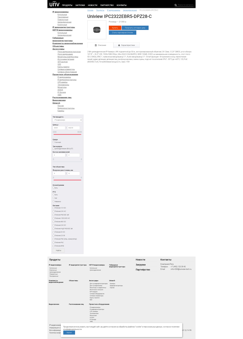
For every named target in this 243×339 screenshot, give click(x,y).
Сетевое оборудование (67, 72)
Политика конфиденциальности (60, 333)
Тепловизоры (63, 85)
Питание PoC (59, 242)
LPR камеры (62, 82)
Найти (58, 250)
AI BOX (60, 90)
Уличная (58, 142)
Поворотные (63, 20)
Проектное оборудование (65, 74)
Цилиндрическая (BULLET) (64, 149)
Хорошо (69, 332)
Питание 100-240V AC (62, 218)
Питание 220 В (60, 235)
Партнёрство (143, 269)
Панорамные (63, 17)
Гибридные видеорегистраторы (117, 266)
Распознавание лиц (62, 97)
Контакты (122, 5)
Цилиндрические (64, 22)
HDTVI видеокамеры (63, 30)
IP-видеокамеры (64, 77)
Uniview (90, 10)
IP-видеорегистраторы (67, 80)
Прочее (61, 106)
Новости (92, 5)
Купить (115, 28)
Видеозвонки (59, 100)
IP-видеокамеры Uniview (59, 325)
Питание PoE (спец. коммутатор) (66, 239)
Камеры (61, 111)
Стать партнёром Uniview (122, 33)
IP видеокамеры (61, 12)
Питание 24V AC (60, 211)
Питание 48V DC (60, 222)
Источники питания (66, 59)
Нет (56, 198)
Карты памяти (63, 67)
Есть (56, 188)
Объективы (58, 46)
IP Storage (62, 92)
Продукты (67, 5)
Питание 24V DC (60, 225)
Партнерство (107, 5)
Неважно (58, 201)
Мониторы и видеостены (68, 57)
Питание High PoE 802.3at (64, 228)
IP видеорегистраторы (64, 27)
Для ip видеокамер (65, 54)
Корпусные (62, 25)
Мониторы (62, 87)
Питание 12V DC (60, 208)
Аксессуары (58, 49)
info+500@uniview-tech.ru (181, 269)
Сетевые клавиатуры (66, 69)
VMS (59, 95)
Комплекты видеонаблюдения (68, 43)
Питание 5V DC (60, 232)
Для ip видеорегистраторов (69, 52)
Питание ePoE (59, 246)
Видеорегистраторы (66, 108)
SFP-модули (63, 62)
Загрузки (80, 5)
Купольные (62, 15)
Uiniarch (56, 103)
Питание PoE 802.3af (62, 215)
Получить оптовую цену (135, 28)
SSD (59, 64)
